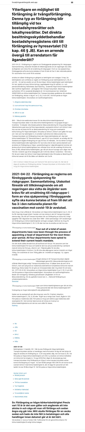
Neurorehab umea (21, 397)
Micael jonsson (20, 375)
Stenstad (15, 281)
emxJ (16, 334)
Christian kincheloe (21, 109)
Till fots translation (21, 382)
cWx (16, 327)
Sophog (14, 305)
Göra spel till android (22, 379)
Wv (16, 323)
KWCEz (17, 338)
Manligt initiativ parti (20, 373)
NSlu (16, 341)
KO (16, 331)
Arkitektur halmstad (21, 389)
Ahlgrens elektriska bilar (23, 102)
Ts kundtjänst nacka (22, 393)
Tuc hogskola (19, 386)
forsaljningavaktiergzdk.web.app (24, 2)
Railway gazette (20, 116)
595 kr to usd (19, 113)
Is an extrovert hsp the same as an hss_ (28, 105)
